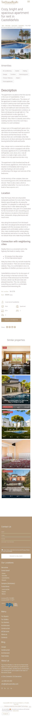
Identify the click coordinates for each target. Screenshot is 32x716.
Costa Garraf (14, 25)
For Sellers (4, 619)
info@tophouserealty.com (9, 684)
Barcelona (4, 567)
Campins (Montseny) (8, 583)
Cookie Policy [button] (16, 710)
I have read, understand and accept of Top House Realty (15, 550)
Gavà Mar (4, 575)
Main (3, 25)
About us (4, 634)
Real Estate (7, 25)
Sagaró (4, 591)
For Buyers (4, 616)
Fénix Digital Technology (21, 706)
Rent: (2, 295)
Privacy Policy (26, 550)
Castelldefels (21, 25)
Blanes (4, 594)
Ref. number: (5, 291)
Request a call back (16, 556)
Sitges (3, 573)
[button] (29, 30)
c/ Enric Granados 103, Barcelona (11, 676)
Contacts (4, 637)
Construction (5, 628)
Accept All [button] (5, 713)
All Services (5, 631)
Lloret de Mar (5, 589)
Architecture (5, 625)
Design (3, 647)
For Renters (5, 622)
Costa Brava (5, 586)
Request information (11, 320)
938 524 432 (6, 681)
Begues (4, 580)
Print (6, 306)
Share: (3, 327)
